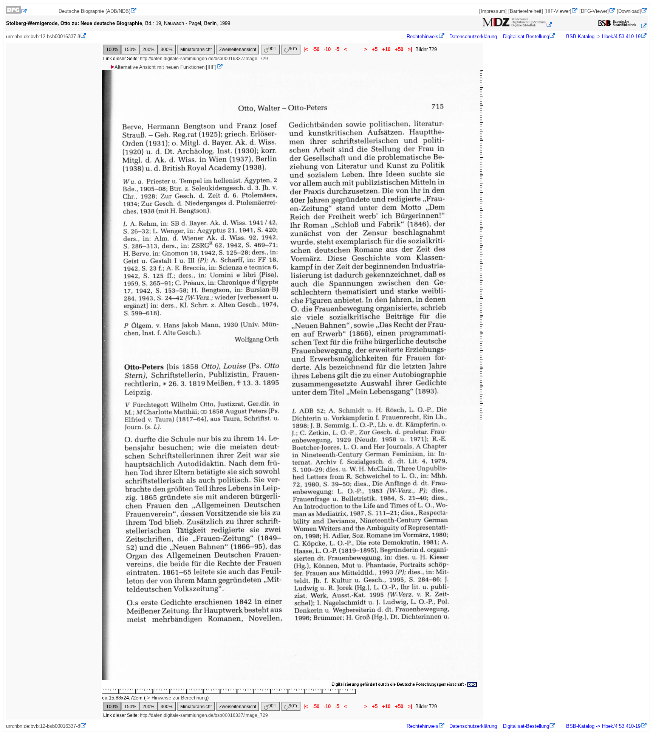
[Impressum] (493, 11)
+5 (374, 49)
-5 (337, 49)
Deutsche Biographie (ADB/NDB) (94, 11)
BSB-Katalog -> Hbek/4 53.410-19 (603, 36)
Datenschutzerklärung (473, 36)
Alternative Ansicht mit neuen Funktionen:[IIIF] (166, 67)
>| (410, 49)
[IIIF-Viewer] (558, 11)
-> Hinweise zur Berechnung (176, 698)
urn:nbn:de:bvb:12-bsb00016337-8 (43, 36)
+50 (399, 49)
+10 (386, 49)
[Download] (629, 11)
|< (305, 49)
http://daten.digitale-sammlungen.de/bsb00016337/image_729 (204, 58)
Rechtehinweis (422, 36)
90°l (272, 48)
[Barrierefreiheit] (525, 11)
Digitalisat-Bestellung (526, 36)
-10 (327, 49)
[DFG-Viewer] (594, 11)
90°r (293, 48)
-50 (316, 49)
